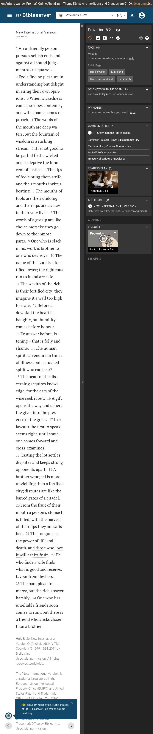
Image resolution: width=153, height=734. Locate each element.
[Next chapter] (71, 725)
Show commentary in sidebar (114, 132)
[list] (119, 149)
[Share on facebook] (98, 38)
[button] (149, 4)
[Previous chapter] (8, 725)
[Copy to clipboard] (111, 38)
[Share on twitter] (105, 38)
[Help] (147, 38)
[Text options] (132, 15)
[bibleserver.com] (33, 16)
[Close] (72, 703)
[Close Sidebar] (82, 382)
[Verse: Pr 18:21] (118, 30)
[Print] (118, 38)
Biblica (24, 36)
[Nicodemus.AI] (8, 715)
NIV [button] (119, 15)
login (131, 58)
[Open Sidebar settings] (141, 38)
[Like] (90, 38)
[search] (88, 15)
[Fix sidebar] (82, 26)
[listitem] (119, 140)
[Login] (142, 15)
